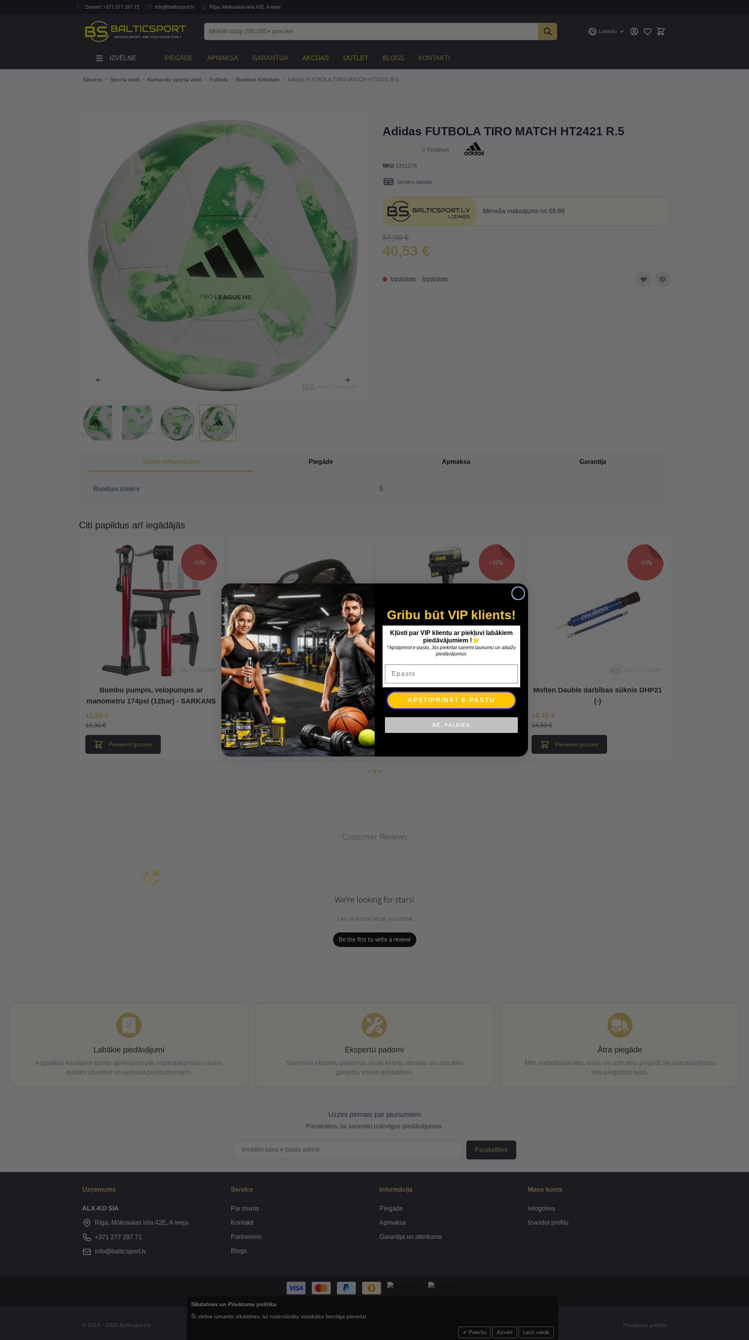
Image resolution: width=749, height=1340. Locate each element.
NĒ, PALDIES (451, 725)
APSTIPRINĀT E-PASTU (451, 700)
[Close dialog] (518, 593)
